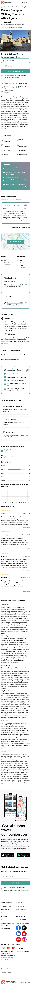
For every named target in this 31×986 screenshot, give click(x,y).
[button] (2, 41)
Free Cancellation (8, 75)
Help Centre (19, 948)
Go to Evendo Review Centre (21, 227)
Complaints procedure (22, 951)
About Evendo (20, 906)
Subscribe (15, 883)
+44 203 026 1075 (21, 920)
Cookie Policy (23, 890)
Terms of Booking (6, 972)
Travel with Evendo (6, 906)
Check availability (15, 71)
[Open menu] (29, 2)
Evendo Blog (5, 909)
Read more (24, 221)
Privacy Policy (7, 892)
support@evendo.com (22, 923)
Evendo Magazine (6, 913)
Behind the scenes (21, 909)
